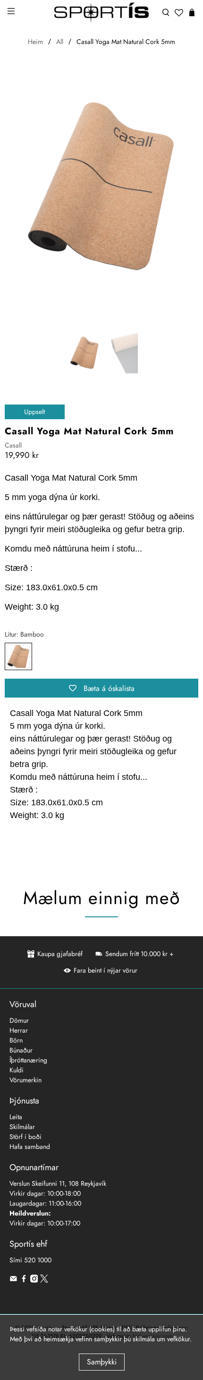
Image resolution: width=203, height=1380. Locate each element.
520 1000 (37, 1260)
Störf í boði (25, 1136)
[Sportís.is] (101, 12)
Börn (16, 1040)
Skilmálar (22, 1126)
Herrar (18, 1030)
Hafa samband (29, 1146)
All (59, 41)
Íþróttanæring (28, 1060)
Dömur (19, 1020)
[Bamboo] (18, 656)
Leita (15, 1116)
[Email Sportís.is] (13, 1280)
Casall (13, 445)
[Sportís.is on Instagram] (34, 1280)
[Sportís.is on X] (44, 1280)
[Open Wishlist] (179, 13)
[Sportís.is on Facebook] (24, 1280)
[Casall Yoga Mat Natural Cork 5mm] (101, 185)
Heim (35, 41)
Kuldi (16, 1070)
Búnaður (21, 1050)
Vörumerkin (25, 1080)
